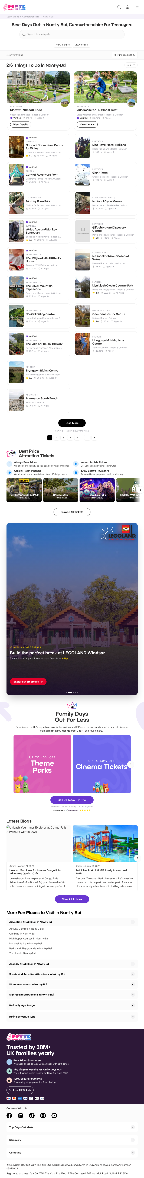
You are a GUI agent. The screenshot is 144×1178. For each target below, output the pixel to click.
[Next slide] (130, 764)
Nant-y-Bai (48, 17)
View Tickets (63, 45)
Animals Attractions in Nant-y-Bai (29, 963)
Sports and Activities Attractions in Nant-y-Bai (37, 974)
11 (87, 437)
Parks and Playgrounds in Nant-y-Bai (30, 948)
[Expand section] (133, 964)
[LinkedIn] (20, 1116)
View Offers (81, 45)
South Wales (12, 17)
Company (15, 1152)
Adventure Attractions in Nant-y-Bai (30, 921)
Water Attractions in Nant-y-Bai (28, 984)
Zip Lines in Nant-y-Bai (22, 953)
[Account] (127, 7)
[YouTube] (54, 1116)
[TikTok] (32, 1116)
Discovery (15, 1139)
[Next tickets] (140, 490)
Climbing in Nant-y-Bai (22, 933)
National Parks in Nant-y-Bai (25, 943)
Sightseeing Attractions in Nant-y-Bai (31, 994)
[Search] (119, 7)
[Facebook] (9, 1116)
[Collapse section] (133, 922)
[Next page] (94, 437)
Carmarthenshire (30, 17)
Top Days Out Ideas (21, 1127)
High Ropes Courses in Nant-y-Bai (28, 938)
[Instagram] (43, 1116)
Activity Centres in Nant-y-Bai (26, 928)
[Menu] (137, 7)
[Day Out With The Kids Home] (14, 7)
